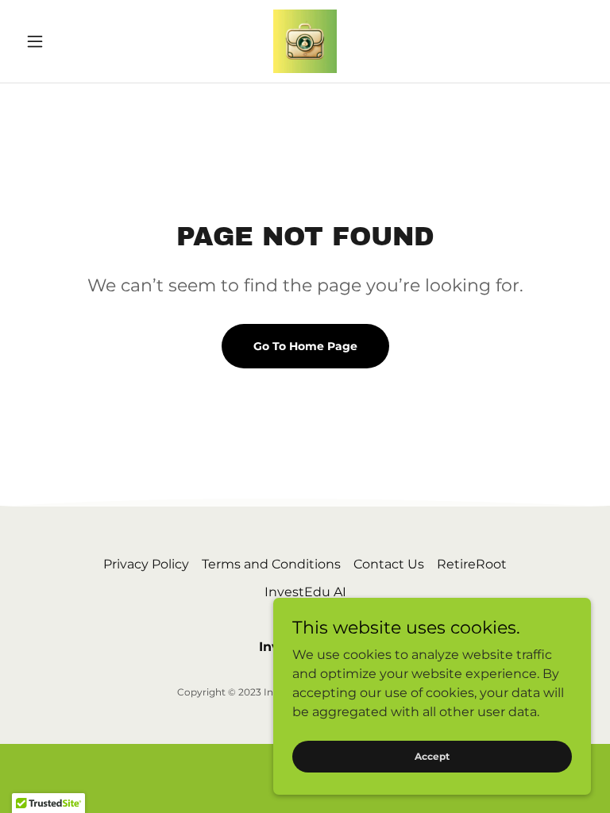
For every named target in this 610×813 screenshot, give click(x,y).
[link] (305, 41)
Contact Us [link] (388, 564)
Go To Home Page (305, 346)
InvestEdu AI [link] (305, 591)
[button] (62, 41)
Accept (432, 756)
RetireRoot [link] (472, 564)
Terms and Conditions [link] (271, 564)
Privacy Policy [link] (146, 564)
